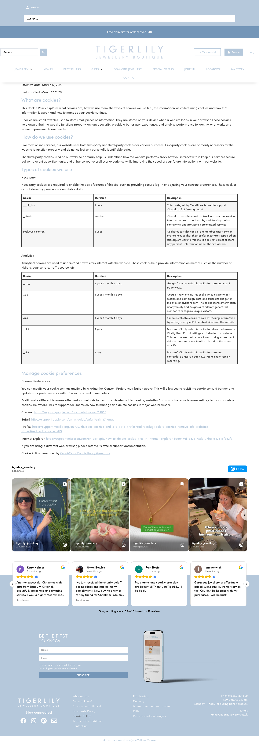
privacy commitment (65, 668)
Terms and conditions (87, 721)
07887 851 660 (239, 695)
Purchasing (141, 696)
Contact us (80, 726)
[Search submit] (43, 52)
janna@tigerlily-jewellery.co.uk (229, 714)
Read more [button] (22, 600)
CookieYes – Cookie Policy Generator (85, 453)
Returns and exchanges (149, 716)
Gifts (136, 711)
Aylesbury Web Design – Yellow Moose (129, 740)
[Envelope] (54, 721)
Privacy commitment (87, 706)
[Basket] (252, 52)
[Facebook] (23, 721)
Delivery (138, 701)
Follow (240, 468)
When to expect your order (151, 706)
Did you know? (83, 701)
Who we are (81, 696)
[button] (23, 69)
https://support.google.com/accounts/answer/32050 (70, 412)
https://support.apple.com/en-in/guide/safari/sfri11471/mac (72, 419)
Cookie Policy (82, 716)
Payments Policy (84, 711)
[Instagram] (34, 721)
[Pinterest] (44, 721)
